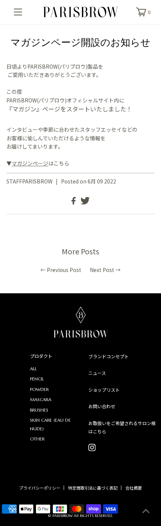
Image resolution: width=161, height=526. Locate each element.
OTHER (37, 439)
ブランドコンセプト (108, 356)
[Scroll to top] (146, 510)
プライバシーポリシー (39, 488)
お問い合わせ (101, 406)
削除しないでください (92, 447)
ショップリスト (104, 389)
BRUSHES (39, 410)
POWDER (39, 389)
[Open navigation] (18, 12)
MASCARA (40, 399)
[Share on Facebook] (74, 202)
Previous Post (64, 270)
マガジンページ (30, 163)
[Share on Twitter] (85, 202)
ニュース (97, 373)
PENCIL (37, 379)
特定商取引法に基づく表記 (93, 488)
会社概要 (133, 488)
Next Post (102, 270)
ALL (33, 368)
